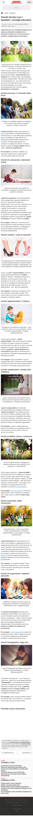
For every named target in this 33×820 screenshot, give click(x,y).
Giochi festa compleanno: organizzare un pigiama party (25, 753)
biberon (3, 555)
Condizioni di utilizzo (22, 800)
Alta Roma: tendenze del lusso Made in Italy (13, 767)
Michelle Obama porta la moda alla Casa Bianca (15, 786)
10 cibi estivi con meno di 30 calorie (11, 765)
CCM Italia (24, 802)
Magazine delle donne (15, 742)
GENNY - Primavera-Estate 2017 (10, 785)
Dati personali (9, 802)
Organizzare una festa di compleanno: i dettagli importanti (9, 753)
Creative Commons (26, 743)
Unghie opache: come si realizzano (11, 783)
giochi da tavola (21, 487)
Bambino (12, 13)
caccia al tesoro (17, 490)
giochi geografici (16, 632)
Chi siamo (7, 800)
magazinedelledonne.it (25, 742)
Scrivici (13, 800)
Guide (6, 13)
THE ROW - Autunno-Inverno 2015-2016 (12, 772)
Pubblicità (17, 802)
